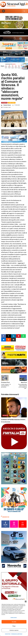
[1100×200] (14, 38)
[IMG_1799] (14, 348)
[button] (25, 601)
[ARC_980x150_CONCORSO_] (14, 18)
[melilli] (14, 468)
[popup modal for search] (24, 11)
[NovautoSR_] (14, 550)
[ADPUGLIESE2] (14, 370)
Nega (14, 626)
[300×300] (14, 500)
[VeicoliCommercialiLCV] (14, 32)
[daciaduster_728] (14, 132)
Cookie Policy (7, 633)
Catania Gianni (7, 105)
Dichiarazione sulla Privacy (16, 633)
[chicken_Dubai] (14, 24)
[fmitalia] (14, 59)
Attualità (4, 102)
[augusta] (14, 45)
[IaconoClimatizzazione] (14, 139)
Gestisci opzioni (14, 630)
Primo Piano (12, 102)
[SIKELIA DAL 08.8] (14, 66)
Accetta (14, 621)
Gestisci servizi (14, 617)
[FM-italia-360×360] (14, 436)
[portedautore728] (14, 355)
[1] (14, 591)
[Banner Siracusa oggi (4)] (14, 53)
